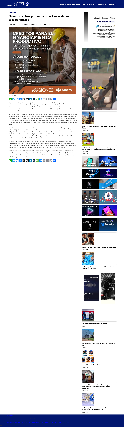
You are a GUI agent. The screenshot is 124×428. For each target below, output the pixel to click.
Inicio (62, 4)
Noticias (68, 4)
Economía (12, 12)
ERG (3, 426)
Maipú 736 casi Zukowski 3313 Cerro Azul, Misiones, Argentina (28, 422)
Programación (101, 4)
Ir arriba (10, 415)
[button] (115, 4)
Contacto (111, 4)
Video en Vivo (90, 4)
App (73, 4)
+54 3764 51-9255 (55, 422)
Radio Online (80, 4)
